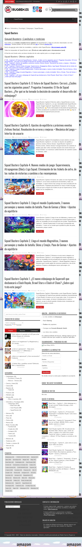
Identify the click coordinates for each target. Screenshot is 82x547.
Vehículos (9, 445)
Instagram (11, 431)
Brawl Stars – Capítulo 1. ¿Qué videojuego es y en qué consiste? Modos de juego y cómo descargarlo (62, 405)
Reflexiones (10, 483)
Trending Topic (30, 485)
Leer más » (40, 115)
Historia (8, 397)
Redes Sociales (10, 425)
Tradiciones (20, 485)
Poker (7, 418)
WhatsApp (34, 488)
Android (34, 457)
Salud (18, 483)
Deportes (8, 388)
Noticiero (8, 413)
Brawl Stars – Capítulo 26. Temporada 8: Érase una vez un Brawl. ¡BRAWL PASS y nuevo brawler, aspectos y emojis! (62, 422)
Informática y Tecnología (18, 28)
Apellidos (44, 365)
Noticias (9, 480)
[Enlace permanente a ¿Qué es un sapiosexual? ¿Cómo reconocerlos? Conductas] (8, 361)
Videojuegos (29, 28)
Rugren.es (72, 535)
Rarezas (8, 422)
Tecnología (10, 485)
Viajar (7, 448)
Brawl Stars (13, 405)
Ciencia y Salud (10, 383)
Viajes (15, 488)
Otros (7, 415)
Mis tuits (44, 394)
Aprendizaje (17, 459)
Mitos (24, 477)
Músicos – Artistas (13, 380)
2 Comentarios (33, 290)
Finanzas (8, 392)
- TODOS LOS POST (22, 457)
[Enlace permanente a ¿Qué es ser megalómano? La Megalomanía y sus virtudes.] (8, 346)
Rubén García (64, 535)
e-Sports (9, 470)
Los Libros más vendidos (50, 332)
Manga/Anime (27, 475)
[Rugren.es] (33, 11)
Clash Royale (14, 408)
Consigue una (55, 328)
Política (8, 420)
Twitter (10, 433)
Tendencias (9, 441)
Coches (8, 464)
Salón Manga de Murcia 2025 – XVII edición (28, 1)
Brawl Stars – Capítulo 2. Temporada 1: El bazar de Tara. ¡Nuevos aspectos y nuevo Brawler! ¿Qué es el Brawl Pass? (63, 460)
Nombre (44, 359)
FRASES (8, 395)
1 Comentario (33, 177)
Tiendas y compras (11, 443)
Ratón (47, 320)
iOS (33, 472)
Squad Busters (17, 99)
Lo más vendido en (52, 317)
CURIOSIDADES (22, 467)
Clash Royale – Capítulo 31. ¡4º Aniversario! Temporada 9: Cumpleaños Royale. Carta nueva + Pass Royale (62, 413)
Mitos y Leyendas (13, 399)
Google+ (9, 472)
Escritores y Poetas (14, 378)
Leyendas (9, 475)
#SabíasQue (10, 457)
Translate (18, 325)
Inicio (8, 28)
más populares (49, 324)
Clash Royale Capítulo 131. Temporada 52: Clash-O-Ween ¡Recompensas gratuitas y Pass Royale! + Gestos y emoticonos (62, 451)
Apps (8, 459)
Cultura (8, 386)
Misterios (16, 477)
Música (31, 477)
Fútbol (10, 390)
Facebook (11, 426)
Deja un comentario (34, 99)
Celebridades (10, 376)
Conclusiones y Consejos (20, 464)
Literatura (18, 475)
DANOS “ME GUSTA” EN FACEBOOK (52, 383)
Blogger (26, 459)
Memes (8, 477)
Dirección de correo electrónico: (51, 353)
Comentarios (34, 330)
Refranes (8, 438)
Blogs (33, 459)
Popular (10, 330)
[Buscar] (76, 10)
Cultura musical (10, 467)
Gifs (34, 470)
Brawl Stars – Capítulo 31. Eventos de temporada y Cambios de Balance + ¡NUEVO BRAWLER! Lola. (62, 468)
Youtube (10, 436)
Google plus (11, 429)
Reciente (22, 330)
